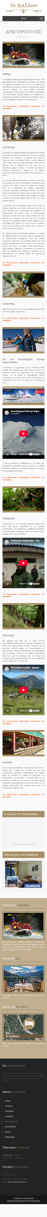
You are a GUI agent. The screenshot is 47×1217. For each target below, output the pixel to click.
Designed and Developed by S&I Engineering (23, 1201)
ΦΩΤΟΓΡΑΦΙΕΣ (10, 1127)
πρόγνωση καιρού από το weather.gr (23, 844)
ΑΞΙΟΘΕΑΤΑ (9, 1116)
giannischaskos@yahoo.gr (17, 1182)
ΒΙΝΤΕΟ (8, 1132)
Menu (23, 18)
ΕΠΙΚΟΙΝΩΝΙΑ (10, 1137)
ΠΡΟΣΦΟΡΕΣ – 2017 (10, 1155)
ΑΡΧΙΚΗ (8, 1101)
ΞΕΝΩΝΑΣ (8, 1106)
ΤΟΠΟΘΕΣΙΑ (9, 1111)
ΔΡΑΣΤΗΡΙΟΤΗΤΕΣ (11, 1122)
